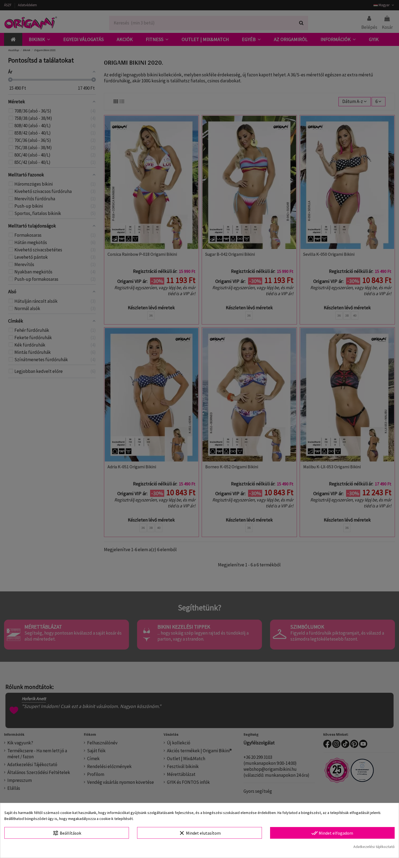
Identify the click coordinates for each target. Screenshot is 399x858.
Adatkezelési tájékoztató (374, 846)
